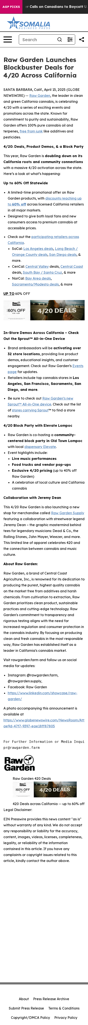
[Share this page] (82, 39)
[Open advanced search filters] (70, 39)
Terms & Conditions (63, 1008)
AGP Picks (11, 7)
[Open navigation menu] (7, 39)
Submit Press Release (26, 1008)
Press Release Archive (51, 999)
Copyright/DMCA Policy (30, 1017)
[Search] (59, 39)
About (24, 999)
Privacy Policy (65, 1017)
